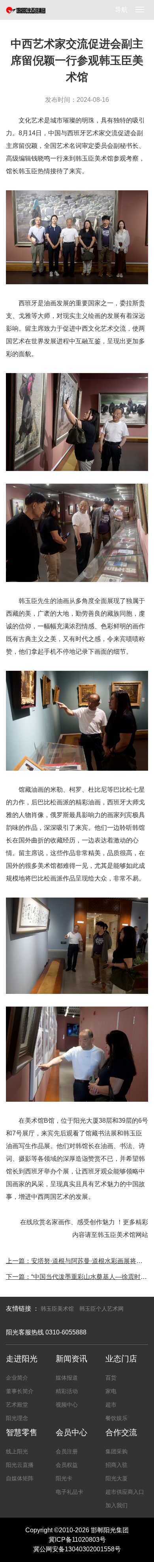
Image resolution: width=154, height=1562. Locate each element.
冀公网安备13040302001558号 (77, 1549)
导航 (121, 9)
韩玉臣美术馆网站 (123, 1234)
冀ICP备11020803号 (77, 1539)
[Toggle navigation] (139, 9)
